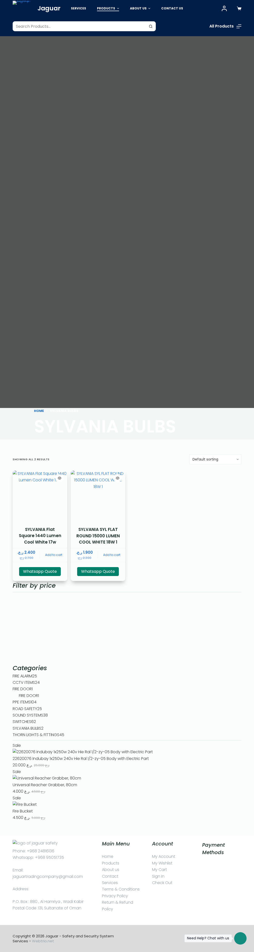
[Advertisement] (127, 629)
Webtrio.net (43, 941)
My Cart (159, 869)
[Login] (224, 8)
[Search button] (151, 26)
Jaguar (49, 8)
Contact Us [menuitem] (172, 8)
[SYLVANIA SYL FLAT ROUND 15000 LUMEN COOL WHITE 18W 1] (98, 497)
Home (107, 856)
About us (110, 869)
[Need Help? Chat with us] (240, 938)
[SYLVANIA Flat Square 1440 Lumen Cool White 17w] (40, 497)
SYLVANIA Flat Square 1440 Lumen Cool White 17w (40, 535)
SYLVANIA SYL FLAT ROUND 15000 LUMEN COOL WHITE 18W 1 (98, 535)
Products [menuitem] (106, 8)
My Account (163, 856)
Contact (110, 876)
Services (110, 883)
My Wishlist (162, 863)
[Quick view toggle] (60, 478)
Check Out (162, 883)
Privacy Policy (115, 896)
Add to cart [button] (53, 555)
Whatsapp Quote (40, 571)
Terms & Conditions (121, 889)
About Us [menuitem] (138, 8)
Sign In (158, 876)
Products (110, 863)
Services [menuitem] (78, 8)
